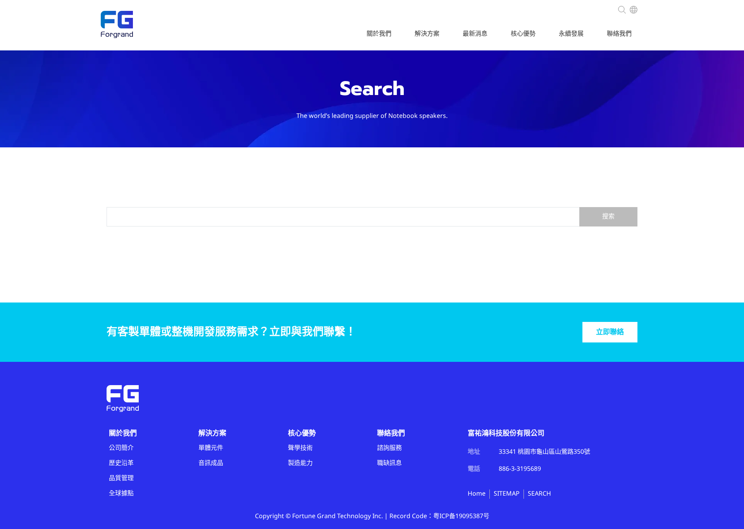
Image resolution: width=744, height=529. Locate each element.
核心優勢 (523, 33)
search (622, 9)
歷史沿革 (121, 463)
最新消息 (475, 33)
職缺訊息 (389, 463)
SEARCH (539, 494)
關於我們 (379, 33)
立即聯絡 (610, 332)
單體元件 (210, 448)
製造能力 (300, 463)
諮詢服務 (389, 448)
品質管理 (121, 478)
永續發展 (571, 33)
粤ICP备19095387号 (461, 516)
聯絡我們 (619, 33)
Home (477, 494)
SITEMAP (507, 494)
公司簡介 (121, 448)
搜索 (608, 216)
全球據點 (121, 493)
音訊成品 (210, 463)
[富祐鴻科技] (117, 24)
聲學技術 (300, 448)
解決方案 (427, 33)
